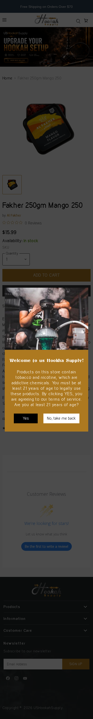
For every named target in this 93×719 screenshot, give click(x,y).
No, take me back (61, 418)
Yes (26, 418)
